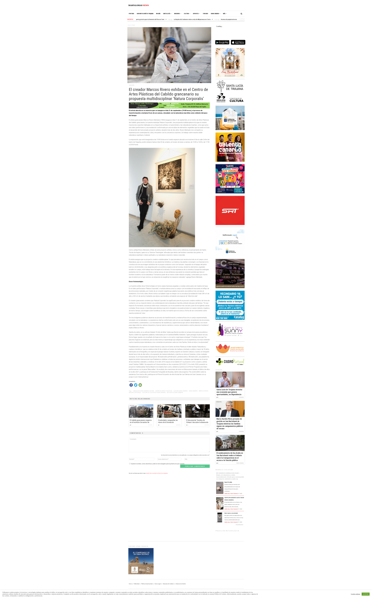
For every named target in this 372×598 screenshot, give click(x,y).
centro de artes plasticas (163, 391)
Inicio (130, 584)
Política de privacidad (147, 584)
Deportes (196, 13)
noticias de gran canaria (175, 392)
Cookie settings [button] (355, 594)
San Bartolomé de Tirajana (145, 13)
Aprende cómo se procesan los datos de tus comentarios (157, 473)
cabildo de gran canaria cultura (143, 391)
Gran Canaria (215, 13)
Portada (131, 13)
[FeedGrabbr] (230, 524)
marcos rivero (203, 391)
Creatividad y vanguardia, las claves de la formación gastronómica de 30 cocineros (168, 421)
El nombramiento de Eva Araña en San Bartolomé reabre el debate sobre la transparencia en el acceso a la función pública (230, 457)
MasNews (177, 13)
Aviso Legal (158, 584)
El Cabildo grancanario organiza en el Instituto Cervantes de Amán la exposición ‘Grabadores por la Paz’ (141, 421)
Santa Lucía (166, 13)
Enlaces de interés (181, 584)
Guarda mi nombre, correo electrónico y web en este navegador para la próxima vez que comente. (158, 464)
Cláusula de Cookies (168, 584)
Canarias (178, 425)
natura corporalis (135, 392)
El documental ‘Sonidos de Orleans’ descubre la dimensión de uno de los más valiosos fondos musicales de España (197, 421)
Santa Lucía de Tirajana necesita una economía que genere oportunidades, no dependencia (229, 392)
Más (224, 13)
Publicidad (136, 584)
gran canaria (193, 391)
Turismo (205, 13)
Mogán (158, 13)
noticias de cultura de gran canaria (154, 392)
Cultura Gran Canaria (181, 391)
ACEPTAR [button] (365, 594)
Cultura (186, 13)
